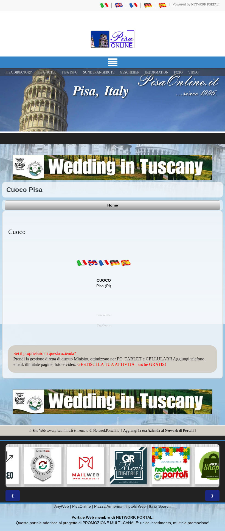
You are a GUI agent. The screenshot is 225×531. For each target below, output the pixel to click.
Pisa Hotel (47, 72)
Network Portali (205, 4)
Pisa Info (70, 72)
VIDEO (193, 72)
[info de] (114, 263)
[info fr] (103, 263)
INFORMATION (156, 72)
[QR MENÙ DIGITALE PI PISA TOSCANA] (112, 465)
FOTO (178, 72)
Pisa (76, 506)
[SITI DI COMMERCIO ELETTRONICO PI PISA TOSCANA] (197, 465)
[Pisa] (112, 39)
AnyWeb (61, 506)
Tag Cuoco (104, 325)
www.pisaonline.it (60, 430)
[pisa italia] (104, 5)
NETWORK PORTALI (135, 517)
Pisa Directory (18, 72)
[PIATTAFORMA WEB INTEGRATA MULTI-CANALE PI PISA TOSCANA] (27, 465)
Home (112, 205)
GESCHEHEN (130, 72)
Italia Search (160, 506)
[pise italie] (133, 5)
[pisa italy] (118, 5)
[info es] (125, 263)
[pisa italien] (148, 5)
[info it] (81, 263)
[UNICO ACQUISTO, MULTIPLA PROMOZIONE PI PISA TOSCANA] (155, 465)
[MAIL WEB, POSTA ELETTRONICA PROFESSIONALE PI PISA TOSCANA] (70, 465)
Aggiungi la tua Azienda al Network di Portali (158, 430)
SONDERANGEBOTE (98, 72)
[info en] (92, 263)
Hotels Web (136, 506)
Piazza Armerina (108, 506)
